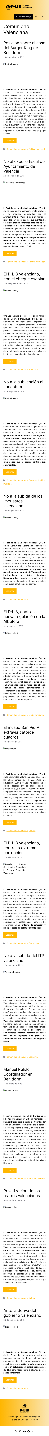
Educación (33, 369)
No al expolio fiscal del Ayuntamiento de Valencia (24, 166)
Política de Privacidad (30, 1417)
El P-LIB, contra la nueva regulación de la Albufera (24, 616)
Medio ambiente (36, 715)
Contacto (34, 1420)
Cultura (32, 830)
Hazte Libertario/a (23, 17)
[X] (16, 1432)
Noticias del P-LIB (37, 1178)
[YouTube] (24, 1432)
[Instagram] (20, 1432)
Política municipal (37, 149)
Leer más (10, 140)
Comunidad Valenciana (17, 149)
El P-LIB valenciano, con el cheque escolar (24, 276)
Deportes (33, 480)
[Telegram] (32, 1432)
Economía (33, 1057)
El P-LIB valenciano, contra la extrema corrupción (21, 848)
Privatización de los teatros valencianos (21, 1193)
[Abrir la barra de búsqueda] (36, 16)
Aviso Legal (13, 1417)
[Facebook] (28, 1432)
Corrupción (34, 943)
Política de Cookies (19, 1420)
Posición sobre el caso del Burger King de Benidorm (24, 47)
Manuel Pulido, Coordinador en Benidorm (17, 1074)
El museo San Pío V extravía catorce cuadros (21, 732)
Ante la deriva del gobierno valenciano (22, 1313)
